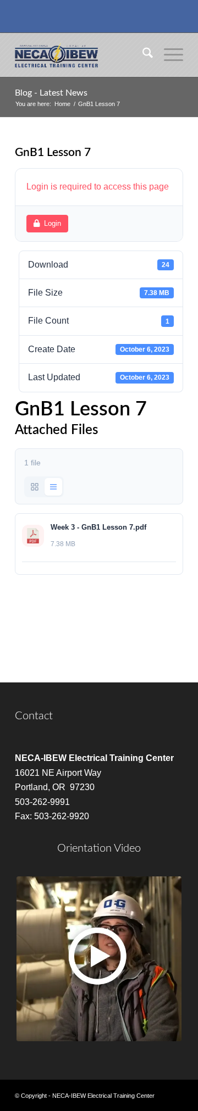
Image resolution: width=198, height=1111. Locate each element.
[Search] (142, 55)
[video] (99, 958)
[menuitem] (142, 55)
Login (52, 223)
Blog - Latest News (51, 92)
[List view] (53, 487)
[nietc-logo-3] (82, 55)
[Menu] (168, 55)
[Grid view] (34, 487)
